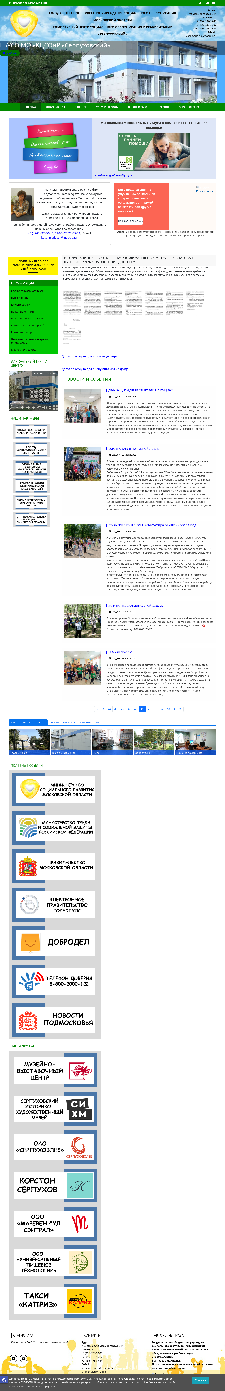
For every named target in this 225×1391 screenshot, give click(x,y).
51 (155, 709)
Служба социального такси (27, 291)
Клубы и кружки (20, 304)
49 (142, 709)
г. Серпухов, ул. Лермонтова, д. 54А (102, 1346)
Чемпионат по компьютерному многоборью (30, 341)
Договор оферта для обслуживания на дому (95, 369)
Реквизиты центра (22, 332)
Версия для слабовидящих (30, 3)
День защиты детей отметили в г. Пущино (140, 390)
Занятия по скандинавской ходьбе (135, 605)
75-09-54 (74, 233)
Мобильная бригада (23, 350)
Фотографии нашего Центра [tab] (28, 722)
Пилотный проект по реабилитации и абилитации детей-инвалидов (33, 265)
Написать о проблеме (130, 221)
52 (162, 709)
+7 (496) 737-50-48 (205, 21)
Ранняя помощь (50, 130)
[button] (207, 3)
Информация (55, 107)
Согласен (200, 1380)
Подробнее (10, 53)
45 (115, 709)
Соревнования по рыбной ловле (133, 448)
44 (109, 709)
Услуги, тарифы (107, 107)
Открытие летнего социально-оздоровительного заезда (152, 525)
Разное (164, 107)
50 (148, 709)
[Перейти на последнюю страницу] (180, 709)
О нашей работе (139, 107)
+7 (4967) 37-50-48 (40, 233)
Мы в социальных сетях (50, 154)
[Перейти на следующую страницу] (174, 709)
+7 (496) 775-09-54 (205, 28)
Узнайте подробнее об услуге (113, 175)
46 (122, 709)
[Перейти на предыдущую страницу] (103, 709)
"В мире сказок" (120, 652)
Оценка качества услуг (50, 143)
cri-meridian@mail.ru (94, 1371)
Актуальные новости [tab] (62, 722)
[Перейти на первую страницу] (97, 709)
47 (129, 709)
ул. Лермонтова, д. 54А (202, 14)
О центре (81, 107)
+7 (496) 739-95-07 (205, 25)
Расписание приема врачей (28, 325)
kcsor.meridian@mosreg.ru (200, 36)
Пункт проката (20, 297)
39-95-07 (61, 233)
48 (135, 709)
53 (168, 709)
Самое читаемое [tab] (90, 722)
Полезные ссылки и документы (29, 318)
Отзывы (50, 166)
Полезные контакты (23, 311)
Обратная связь (189, 107)
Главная (30, 107)
